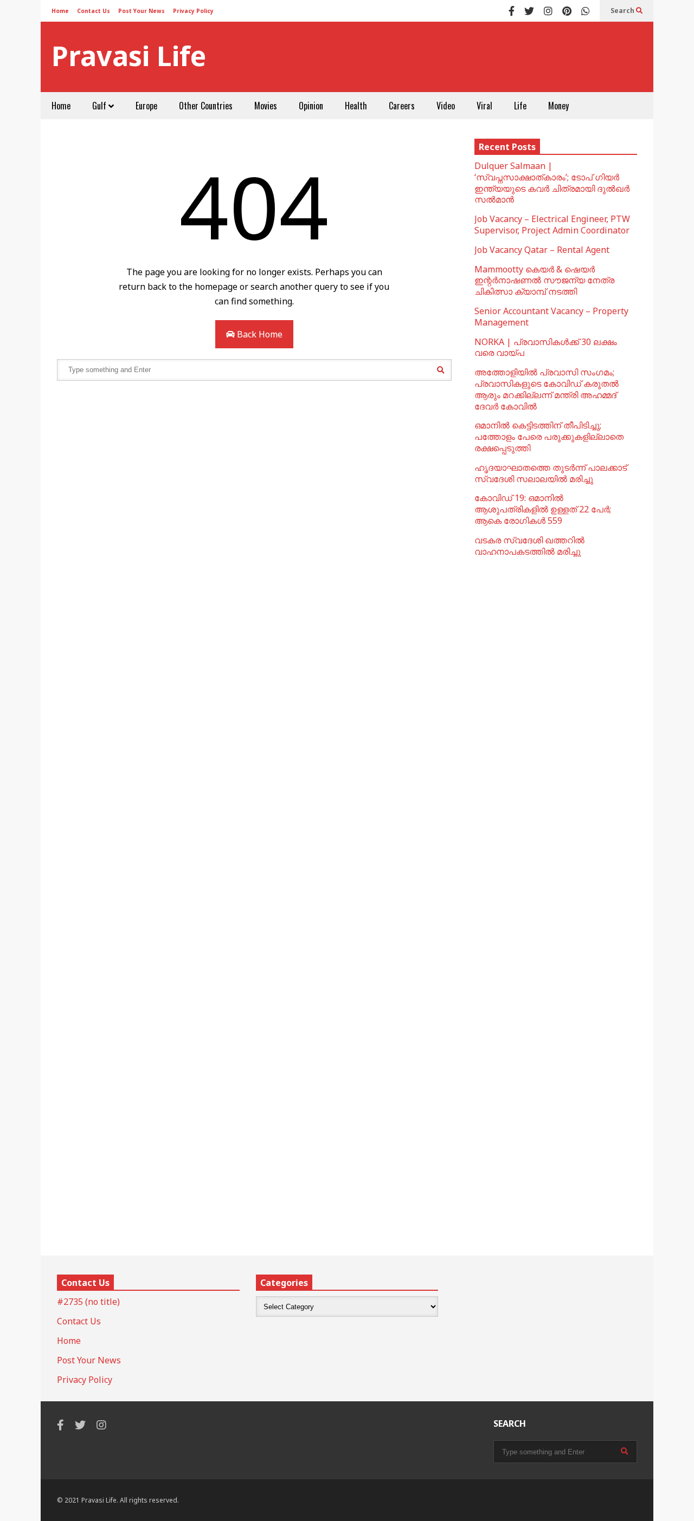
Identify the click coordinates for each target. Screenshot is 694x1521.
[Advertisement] (445, 56)
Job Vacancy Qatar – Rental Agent (541, 250)
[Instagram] (548, 11)
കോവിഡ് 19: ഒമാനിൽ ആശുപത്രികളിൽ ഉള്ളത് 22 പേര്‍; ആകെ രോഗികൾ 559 (542, 509)
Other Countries (206, 105)
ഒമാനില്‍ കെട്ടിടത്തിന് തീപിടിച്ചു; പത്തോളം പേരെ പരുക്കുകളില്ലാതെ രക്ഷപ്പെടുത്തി (549, 436)
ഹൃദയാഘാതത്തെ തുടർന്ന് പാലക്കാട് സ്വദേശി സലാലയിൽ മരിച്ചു (550, 473)
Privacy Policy (193, 11)
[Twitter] (529, 11)
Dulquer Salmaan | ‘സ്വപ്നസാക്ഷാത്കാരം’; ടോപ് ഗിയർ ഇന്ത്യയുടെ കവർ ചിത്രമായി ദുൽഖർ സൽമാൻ (551, 182)
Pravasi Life (129, 56)
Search (623, 10)
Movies (265, 105)
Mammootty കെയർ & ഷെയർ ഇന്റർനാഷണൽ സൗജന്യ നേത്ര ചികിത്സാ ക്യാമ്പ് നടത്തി (544, 280)
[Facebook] (512, 11)
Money (558, 105)
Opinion (311, 105)
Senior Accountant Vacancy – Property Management (551, 316)
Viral (484, 105)
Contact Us (93, 11)
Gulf (100, 105)
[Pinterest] (566, 11)
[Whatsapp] (585, 11)
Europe (146, 105)
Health (356, 105)
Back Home (258, 334)
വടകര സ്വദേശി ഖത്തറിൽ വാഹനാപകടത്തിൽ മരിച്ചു (529, 545)
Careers (402, 105)
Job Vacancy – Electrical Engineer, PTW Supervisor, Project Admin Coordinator (552, 224)
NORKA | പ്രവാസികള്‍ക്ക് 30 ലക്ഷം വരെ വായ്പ (545, 347)
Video (445, 105)
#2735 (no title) (88, 1302)
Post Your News (141, 11)
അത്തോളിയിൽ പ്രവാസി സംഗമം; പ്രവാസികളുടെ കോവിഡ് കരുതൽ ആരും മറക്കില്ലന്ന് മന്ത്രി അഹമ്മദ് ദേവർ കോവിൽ (546, 389)
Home (60, 11)
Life (520, 105)
